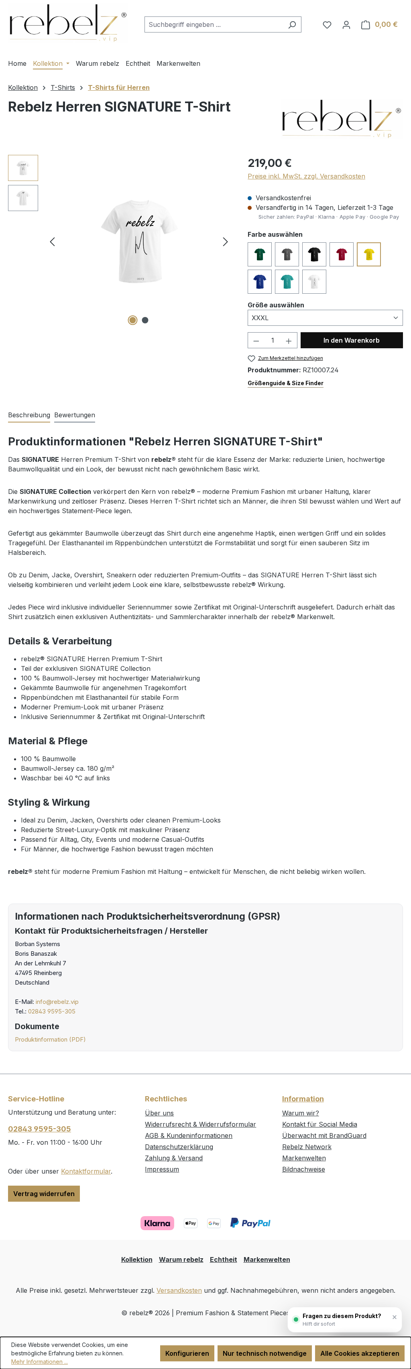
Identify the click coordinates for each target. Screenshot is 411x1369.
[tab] (29, 415)
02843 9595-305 (51, 1011)
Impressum (162, 1169)
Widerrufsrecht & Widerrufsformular (200, 1124)
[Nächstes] (226, 241)
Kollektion (137, 1259)
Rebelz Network (307, 1147)
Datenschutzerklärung (179, 1147)
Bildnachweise (303, 1169)
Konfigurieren (187, 1353)
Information (303, 1099)
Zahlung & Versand (174, 1158)
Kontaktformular (86, 1171)
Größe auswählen (276, 305)
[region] (120, 241)
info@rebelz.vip (57, 1001)
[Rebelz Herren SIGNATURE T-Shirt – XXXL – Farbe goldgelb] (138, 241)
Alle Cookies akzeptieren (359, 1353)
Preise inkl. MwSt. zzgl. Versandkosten (306, 176)
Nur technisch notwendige (265, 1353)
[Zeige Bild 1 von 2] (132, 320)
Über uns (159, 1113)
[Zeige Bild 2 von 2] (145, 320)
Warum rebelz (181, 1259)
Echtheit (223, 1259)
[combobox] (213, 24)
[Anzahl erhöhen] (289, 340)
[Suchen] (292, 24)
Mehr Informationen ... (39, 1361)
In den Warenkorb (352, 340)
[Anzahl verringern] (256, 340)
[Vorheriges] (52, 241)
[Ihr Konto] (346, 24)
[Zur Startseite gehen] (68, 23)
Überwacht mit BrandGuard (324, 1135)
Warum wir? (300, 1113)
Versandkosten (179, 1290)
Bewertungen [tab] (74, 415)
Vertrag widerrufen (44, 1194)
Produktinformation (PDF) (50, 1039)
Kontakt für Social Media (319, 1124)
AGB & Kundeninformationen (188, 1135)
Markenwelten (304, 1158)
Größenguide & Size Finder (286, 383)
